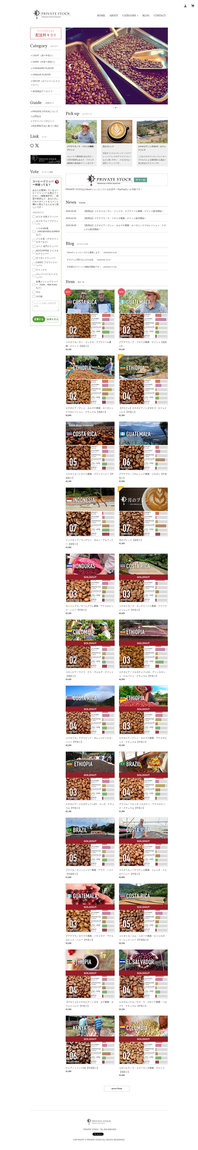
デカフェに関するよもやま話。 (81, 259)
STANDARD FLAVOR (43, 68)
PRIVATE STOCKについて (45, 111)
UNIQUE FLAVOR (41, 74)
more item (116, 1088)
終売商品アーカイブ (42, 91)
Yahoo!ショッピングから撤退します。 (84, 252)
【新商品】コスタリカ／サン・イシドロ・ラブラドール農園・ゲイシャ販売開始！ (123, 211)
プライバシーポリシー (43, 121)
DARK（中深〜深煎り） (44, 62)
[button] (130, 15)
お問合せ (36, 116)
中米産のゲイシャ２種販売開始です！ (84, 267)
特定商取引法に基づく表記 (45, 126)
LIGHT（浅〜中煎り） (43, 55)
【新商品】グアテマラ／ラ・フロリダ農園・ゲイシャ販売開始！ (115, 218)
